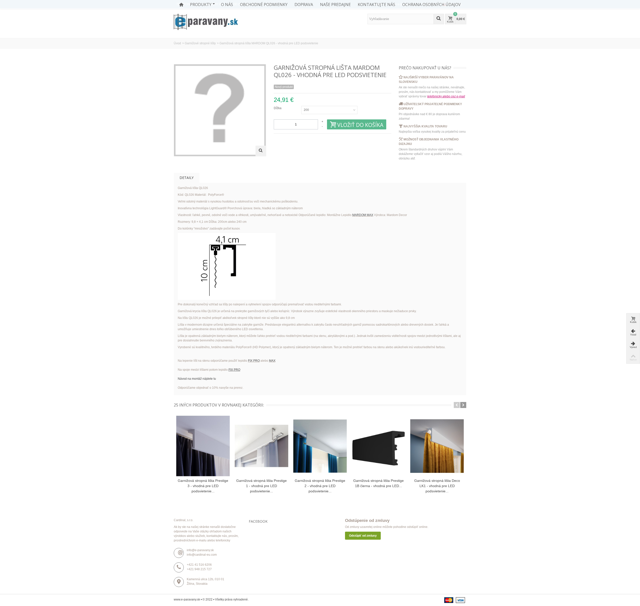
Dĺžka (278, 108)
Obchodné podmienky (264, 4)
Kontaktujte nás (376, 4)
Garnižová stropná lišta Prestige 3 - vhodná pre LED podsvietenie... (203, 486)
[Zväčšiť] (261, 151)
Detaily (187, 177)
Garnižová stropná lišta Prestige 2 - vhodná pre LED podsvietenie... (320, 486)
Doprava (303, 4)
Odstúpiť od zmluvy (363, 535)
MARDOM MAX (362, 215)
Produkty (201, 4)
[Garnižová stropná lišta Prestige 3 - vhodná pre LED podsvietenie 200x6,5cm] (203, 446)
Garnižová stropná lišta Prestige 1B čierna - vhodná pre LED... (378, 483)
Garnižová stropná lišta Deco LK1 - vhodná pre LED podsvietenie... (437, 486)
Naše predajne (335, 4)
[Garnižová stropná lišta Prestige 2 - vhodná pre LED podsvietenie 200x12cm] (320, 446)
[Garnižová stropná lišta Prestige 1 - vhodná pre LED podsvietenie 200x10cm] (261, 446)
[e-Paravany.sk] (206, 22)
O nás (227, 4)
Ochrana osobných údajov (431, 4)
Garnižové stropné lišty (200, 43)
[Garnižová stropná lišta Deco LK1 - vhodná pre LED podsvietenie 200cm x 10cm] (437, 446)
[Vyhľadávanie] (439, 19)
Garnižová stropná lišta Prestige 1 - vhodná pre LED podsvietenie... (261, 486)
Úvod (177, 43)
